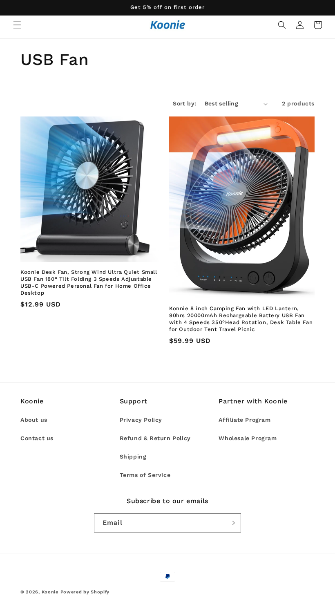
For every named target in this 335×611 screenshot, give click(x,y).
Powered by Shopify (85, 592)
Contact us (37, 438)
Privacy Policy (141, 419)
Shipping (133, 456)
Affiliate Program (244, 419)
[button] (17, 25)
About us (33, 419)
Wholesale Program (248, 438)
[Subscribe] (232, 523)
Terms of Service (145, 475)
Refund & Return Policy (155, 438)
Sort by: (184, 103)
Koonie (50, 592)
